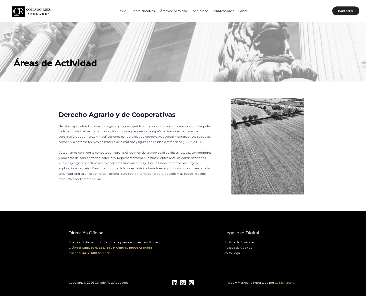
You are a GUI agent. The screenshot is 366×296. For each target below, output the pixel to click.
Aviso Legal (232, 253)
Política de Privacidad (239, 242)
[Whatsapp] (183, 283)
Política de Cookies (238, 247)
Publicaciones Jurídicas (230, 11)
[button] (345, 10)
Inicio (122, 11)
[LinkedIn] (175, 283)
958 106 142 (78, 253)
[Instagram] (191, 283)
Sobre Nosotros (143, 11)
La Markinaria (284, 282)
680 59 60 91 (101, 253)
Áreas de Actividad (173, 11)
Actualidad (200, 11)
